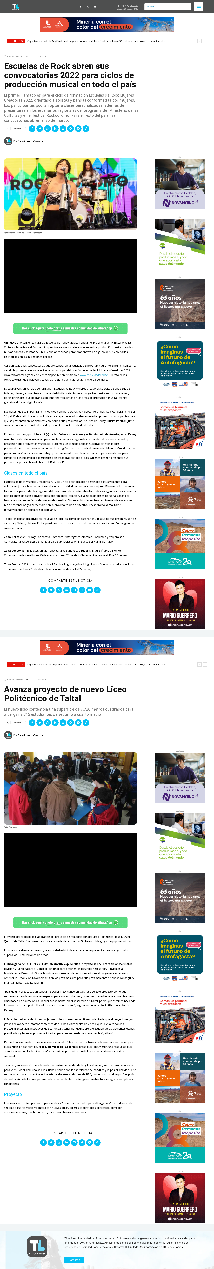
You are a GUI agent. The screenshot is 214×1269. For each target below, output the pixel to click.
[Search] (187, 6)
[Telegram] (78, 128)
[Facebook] (80, 7)
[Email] (63, 128)
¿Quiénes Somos (173, 1247)
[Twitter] (95, 7)
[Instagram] (88, 7)
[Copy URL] (86, 128)
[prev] (199, 41)
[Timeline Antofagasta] (8, 141)
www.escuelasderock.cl (94, 375)
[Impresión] (70, 128)
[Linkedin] (55, 128)
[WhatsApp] (47, 128)
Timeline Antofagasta (30, 141)
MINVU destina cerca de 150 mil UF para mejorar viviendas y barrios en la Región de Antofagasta (83, 41)
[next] (205, 41)
